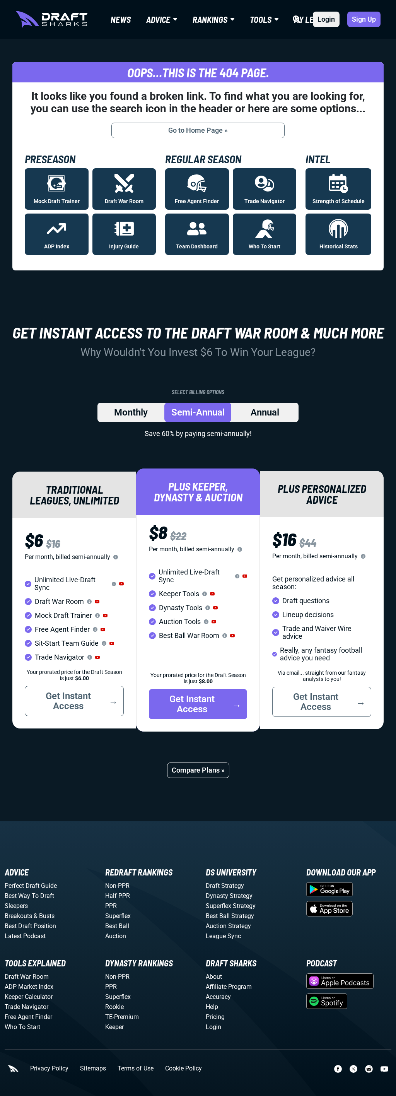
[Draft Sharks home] (51, 19)
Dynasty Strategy (229, 895)
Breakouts (18, 916)
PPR (111, 906)
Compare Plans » (198, 770)
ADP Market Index (29, 986)
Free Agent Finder (28, 1017)
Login (326, 19)
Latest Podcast (25, 936)
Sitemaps (93, 1068)
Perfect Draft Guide (31, 885)
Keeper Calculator (29, 996)
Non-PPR (117, 885)
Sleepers (16, 906)
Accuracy (218, 996)
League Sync (223, 936)
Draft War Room (27, 976)
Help (212, 1007)
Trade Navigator (26, 1007)
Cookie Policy (183, 1068)
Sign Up (364, 19)
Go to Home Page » (198, 130)
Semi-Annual (198, 412)
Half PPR (117, 895)
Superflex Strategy (231, 906)
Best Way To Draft (29, 895)
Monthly (131, 412)
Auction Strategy (228, 926)
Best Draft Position (30, 926)
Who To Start (22, 1027)
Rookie (114, 1007)
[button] (121, 583)
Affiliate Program (229, 986)
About (214, 976)
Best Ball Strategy (230, 916)
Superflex (118, 916)
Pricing (215, 1017)
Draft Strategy (225, 885)
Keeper (114, 1027)
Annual (265, 412)
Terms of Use (136, 1068)
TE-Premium (122, 1017)
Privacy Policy (49, 1068)
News (121, 19)
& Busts (44, 916)
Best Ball (117, 926)
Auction (115, 936)
